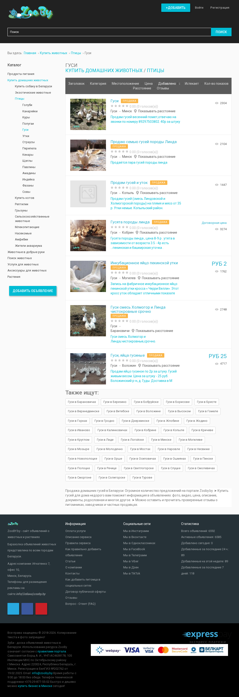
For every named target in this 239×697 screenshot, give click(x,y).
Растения (13, 276)
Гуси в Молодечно (110, 449)
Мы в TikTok (131, 573)
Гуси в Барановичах (82, 402)
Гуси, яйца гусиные (128, 355)
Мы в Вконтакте (134, 537)
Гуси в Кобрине (145, 430)
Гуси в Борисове (178, 402)
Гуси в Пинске (203, 458)
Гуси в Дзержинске (135, 420)
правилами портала (52, 651)
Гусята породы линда (130, 222)
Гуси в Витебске (118, 411)
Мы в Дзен (131, 567)
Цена (149, 83)
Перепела (29, 148)
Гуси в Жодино (196, 420)
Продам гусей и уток (129, 182)
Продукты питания (20, 74)
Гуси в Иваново (79, 430)
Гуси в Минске (161, 439)
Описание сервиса (78, 537)
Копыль (128, 193)
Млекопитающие (27, 227)
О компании (73, 567)
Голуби (27, 105)
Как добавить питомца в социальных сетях (82, 582)
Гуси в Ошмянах (174, 458)
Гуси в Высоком (179, 411)
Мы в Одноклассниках (139, 543)
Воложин (129, 365)
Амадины (29, 173)
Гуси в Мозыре (78, 449)
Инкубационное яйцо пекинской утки (144, 262)
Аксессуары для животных (26, 270)
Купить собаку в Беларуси (33, 86)
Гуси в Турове (142, 477)
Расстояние (142, 88)
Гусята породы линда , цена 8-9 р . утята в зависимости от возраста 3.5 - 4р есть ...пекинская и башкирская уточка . (143, 243)
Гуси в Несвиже (198, 449)
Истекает (192, 83)
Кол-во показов (216, 83)
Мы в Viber (130, 561)
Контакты (72, 573)
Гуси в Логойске (132, 439)
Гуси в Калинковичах (112, 430)
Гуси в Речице (106, 468)
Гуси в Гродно (104, 420)
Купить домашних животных (104, 70)
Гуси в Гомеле (208, 411)
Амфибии (21, 239)
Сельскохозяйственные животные (32, 219)
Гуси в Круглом (78, 439)
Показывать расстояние (157, 111)
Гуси (115, 101)
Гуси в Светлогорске (139, 468)
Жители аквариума (28, 245)
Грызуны (21, 210)
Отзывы (163, 88)
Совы (26, 192)
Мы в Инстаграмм (136, 531)
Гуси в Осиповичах (143, 458)
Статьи (70, 561)
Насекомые (23, 233)
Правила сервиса (78, 543)
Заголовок (76, 83)
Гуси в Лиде (105, 439)
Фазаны (28, 185)
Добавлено (167, 83)
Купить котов (24, 198)
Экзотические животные (33, 92)
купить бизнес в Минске (35, 686)
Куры (26, 117)
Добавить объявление (33, 291)
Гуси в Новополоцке (82, 458)
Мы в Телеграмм (135, 555)
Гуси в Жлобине (168, 420)
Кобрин (128, 232)
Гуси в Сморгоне (79, 477)
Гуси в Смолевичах (201, 468)
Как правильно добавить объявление (83, 552)
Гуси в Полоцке (79, 468)
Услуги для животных (23, 264)
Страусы (28, 142)
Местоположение (126, 83)
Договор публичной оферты (85, 591)
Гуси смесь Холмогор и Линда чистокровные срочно (138, 309)
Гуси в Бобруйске (146, 402)
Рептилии (21, 204)
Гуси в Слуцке (170, 468)
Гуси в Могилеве (190, 439)
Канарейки (30, 111)
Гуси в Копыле (174, 430)
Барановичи (120, 331)
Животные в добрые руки (26, 252)
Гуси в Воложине (149, 411)
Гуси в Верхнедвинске (83, 411)
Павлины (28, 167)
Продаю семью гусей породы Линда (144, 141)
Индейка (28, 179)
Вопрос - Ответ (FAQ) (80, 603)
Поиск (221, 32)
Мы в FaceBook (134, 549)
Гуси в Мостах (140, 449)
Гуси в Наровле (169, 449)
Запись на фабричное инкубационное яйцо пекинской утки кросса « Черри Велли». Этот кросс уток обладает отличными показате (145, 288)
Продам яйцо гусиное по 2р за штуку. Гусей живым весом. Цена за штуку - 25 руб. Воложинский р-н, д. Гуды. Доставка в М (144, 376)
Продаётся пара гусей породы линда (139, 162)
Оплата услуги (75, 531)
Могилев (129, 278)
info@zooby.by (42, 673)
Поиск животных (19, 258)
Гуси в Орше (113, 458)
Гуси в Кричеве (202, 430)
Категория (98, 83)
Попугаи (28, 123)
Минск (127, 111)
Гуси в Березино (115, 402)
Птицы (155, 70)
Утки (25, 136)
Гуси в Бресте (206, 402)
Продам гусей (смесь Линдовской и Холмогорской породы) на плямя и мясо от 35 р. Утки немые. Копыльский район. (146, 203)
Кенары (27, 154)
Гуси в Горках (77, 420)
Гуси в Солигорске (112, 477)
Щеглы (27, 160)
